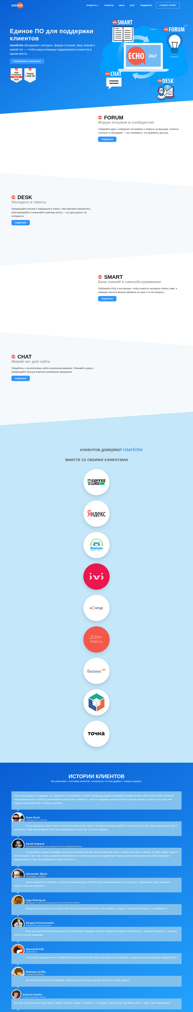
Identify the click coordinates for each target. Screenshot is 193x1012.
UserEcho (133, 450)
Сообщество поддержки (110, 638)
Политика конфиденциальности (60, 673)
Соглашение (36, 673)
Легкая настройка (49, 650)
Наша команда (76, 638)
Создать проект (168, 5)
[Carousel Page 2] (96, 470)
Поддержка (146, 5)
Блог (132, 5)
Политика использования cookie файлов (32, 676)
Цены (122, 5)
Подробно (107, 143)
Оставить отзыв (19, 673)
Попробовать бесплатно (27, 61)
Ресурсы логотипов (108, 647)
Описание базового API (110, 644)
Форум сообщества (21, 641)
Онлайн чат (17, 650)
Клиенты (109, 5)
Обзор (14, 638)
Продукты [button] (92, 5)
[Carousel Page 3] (100, 470)
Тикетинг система (20, 644)
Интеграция (46, 647)
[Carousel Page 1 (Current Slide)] (93, 470)
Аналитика (45, 644)
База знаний (17, 647)
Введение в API (105, 641)
